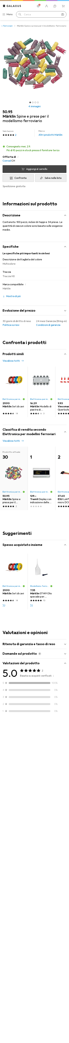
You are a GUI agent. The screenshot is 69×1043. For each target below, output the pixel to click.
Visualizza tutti (11, 360)
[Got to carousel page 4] (38, 102)
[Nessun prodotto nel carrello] (63, 6)
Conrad (7, 160)
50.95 (7, 112)
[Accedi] (46, 6)
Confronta (20, 178)
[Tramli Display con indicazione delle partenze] (41, 478)
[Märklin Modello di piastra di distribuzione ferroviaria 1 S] (41, 392)
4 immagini (34, 106)
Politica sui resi (11, 325)
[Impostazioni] (38, 6)
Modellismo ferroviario (40, 586)
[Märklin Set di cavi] (14, 392)
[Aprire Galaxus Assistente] (54, 6)
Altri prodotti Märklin (51, 133)
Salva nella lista (53, 178)
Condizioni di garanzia (48, 325)
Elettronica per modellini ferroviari (12, 399)
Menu (9, 14)
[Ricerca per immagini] (62, 14)
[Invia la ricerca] (20, 14)
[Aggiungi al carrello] (3, 605)
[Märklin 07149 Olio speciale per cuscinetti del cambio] (41, 581)
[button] (34, 148)
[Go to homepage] (12, 5)
